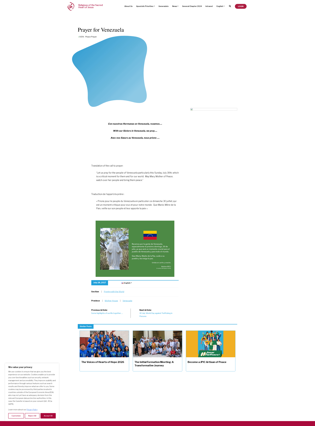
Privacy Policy (32, 410)
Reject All (32, 416)
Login (241, 6)
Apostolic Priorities (144, 6)
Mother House (111, 301)
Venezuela (127, 301)
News (174, 6)
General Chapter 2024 (192, 6)
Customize (16, 416)
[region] (32, 392)
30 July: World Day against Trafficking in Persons (155, 313)
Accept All (48, 416)
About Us (128, 6)
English (220, 6)
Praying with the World (114, 291)
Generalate (163, 6)
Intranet (209, 6)
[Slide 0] (214, 109)
